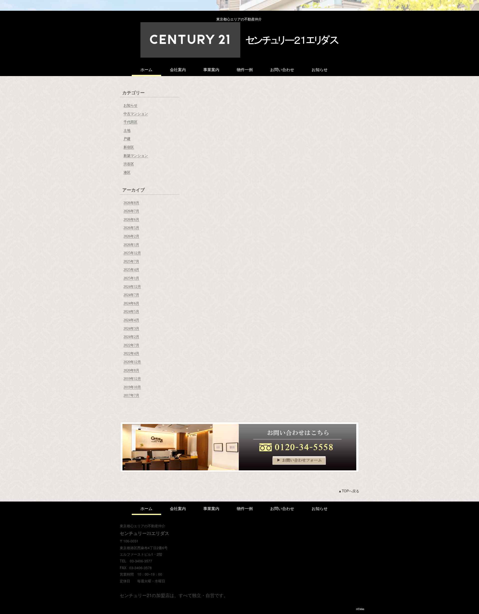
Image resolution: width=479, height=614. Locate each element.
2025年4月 (131, 270)
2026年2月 (131, 236)
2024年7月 (131, 295)
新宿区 (128, 147)
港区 (126, 172)
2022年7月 (131, 345)
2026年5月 (131, 228)
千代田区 (130, 122)
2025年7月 (131, 261)
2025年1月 (131, 278)
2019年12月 (132, 379)
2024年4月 (131, 320)
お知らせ (320, 70)
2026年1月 (131, 245)
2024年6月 (131, 303)
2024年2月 (131, 337)
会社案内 (178, 70)
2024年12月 (132, 287)
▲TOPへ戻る (348, 490)
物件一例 (245, 70)
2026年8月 (131, 203)
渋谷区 (128, 164)
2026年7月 (131, 211)
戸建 (126, 139)
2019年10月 (132, 387)
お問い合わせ (282, 70)
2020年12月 (132, 362)
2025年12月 (132, 253)
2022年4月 (131, 353)
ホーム (146, 70)
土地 (126, 130)
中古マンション (135, 114)
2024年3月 (131, 328)
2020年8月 (131, 370)
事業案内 (211, 70)
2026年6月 (131, 219)
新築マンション (135, 156)
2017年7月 (131, 395)
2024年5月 (131, 311)
